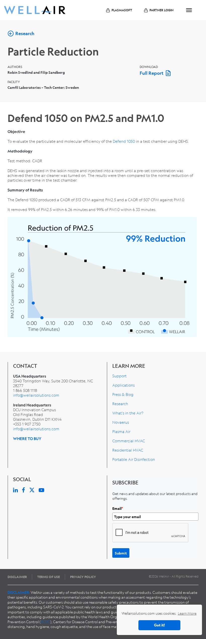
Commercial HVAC (128, 440)
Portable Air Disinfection (133, 459)
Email (117, 508)
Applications (123, 385)
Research (120, 403)
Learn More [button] (187, 613)
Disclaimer (17, 577)
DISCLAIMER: (19, 592)
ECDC (45, 621)
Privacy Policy (83, 577)
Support (119, 375)
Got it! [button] (159, 625)
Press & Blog (122, 394)
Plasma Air (121, 431)
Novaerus (120, 422)
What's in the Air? (127, 412)
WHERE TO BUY (27, 438)
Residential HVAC (127, 450)
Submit (121, 553)
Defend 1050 (124, 141)
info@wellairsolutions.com (36, 395)
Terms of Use (48, 577)
